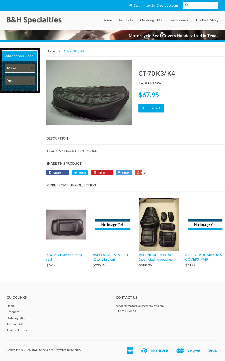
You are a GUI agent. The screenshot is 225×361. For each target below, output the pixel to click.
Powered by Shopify (68, 350)
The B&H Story (206, 20)
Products (126, 20)
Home (107, 20)
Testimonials (178, 20)
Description (57, 138)
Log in (151, 5)
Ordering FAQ (151, 20)
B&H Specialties (42, 350)
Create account (167, 5)
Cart (136, 5)
